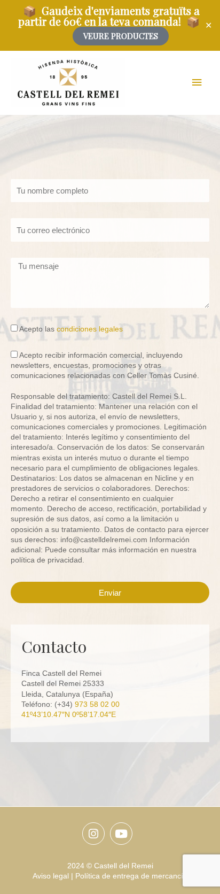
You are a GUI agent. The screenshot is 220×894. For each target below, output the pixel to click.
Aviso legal (51, 876)
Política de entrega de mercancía (131, 876)
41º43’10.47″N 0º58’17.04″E (68, 715)
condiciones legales (90, 329)
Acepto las (71, 329)
